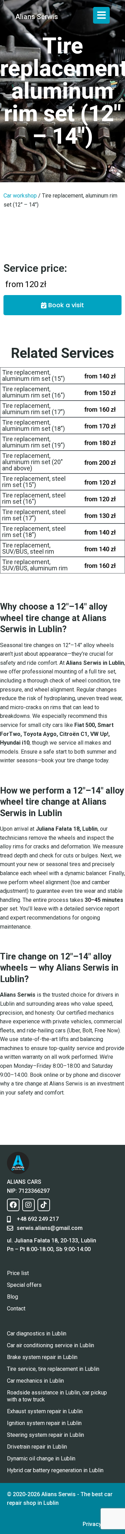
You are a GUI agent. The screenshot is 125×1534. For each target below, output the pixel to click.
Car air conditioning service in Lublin (50, 1345)
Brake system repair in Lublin (42, 1357)
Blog (12, 1296)
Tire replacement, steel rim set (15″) (34, 481)
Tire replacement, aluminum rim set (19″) (33, 442)
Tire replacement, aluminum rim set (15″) (33, 375)
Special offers (24, 1285)
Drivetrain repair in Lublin (37, 1446)
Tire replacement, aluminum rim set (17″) (33, 409)
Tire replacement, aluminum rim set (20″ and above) (32, 462)
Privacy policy (100, 1524)
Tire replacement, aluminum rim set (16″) (33, 392)
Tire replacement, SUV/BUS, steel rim (28, 548)
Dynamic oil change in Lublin (41, 1458)
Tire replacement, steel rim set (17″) (34, 515)
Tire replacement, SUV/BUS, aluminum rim (35, 565)
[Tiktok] (44, 1205)
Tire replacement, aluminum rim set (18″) (33, 425)
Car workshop (20, 195)
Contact (16, 1308)
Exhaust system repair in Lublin (45, 1411)
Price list (18, 1273)
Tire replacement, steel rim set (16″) (34, 498)
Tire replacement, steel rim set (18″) (34, 531)
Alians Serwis (36, 16)
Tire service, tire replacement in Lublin (53, 1369)
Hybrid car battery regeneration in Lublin (55, 1470)
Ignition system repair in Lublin (44, 1423)
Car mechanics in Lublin (35, 1380)
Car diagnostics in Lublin (36, 1333)
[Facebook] (13, 1205)
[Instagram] (28, 1205)
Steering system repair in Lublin (45, 1435)
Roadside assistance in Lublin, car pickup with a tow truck (57, 1396)
